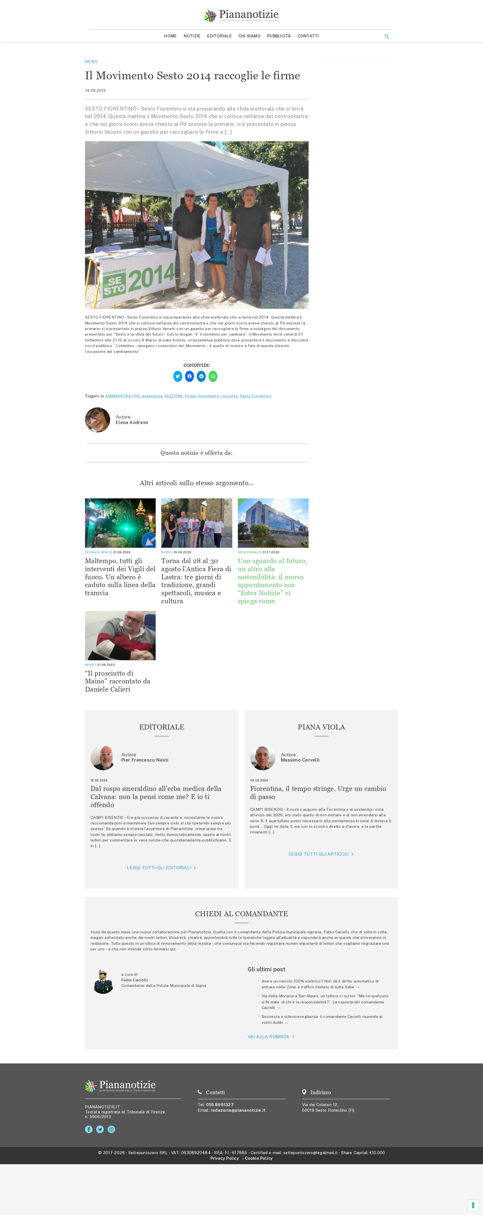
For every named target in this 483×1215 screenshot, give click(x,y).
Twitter (101, 1129)
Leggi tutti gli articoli (319, 854)
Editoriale (219, 36)
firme (190, 396)
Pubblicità (279, 36)
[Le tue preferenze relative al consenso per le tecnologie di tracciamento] (473, 1205)
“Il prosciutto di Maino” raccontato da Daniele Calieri (118, 681)
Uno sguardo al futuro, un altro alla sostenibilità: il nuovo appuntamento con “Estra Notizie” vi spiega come (272, 581)
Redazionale (248, 552)
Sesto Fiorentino (255, 396)
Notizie (192, 36)
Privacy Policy (224, 1158)
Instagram (112, 1129)
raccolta (229, 396)
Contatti (308, 36)
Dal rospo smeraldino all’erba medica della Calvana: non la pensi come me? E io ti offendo (156, 797)
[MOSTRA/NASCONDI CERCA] (386, 36)
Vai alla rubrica (269, 1036)
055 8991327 (220, 1104)
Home (170, 36)
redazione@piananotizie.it (238, 1110)
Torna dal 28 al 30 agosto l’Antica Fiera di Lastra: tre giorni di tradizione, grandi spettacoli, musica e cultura (196, 581)
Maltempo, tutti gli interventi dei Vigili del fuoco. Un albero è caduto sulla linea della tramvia (120, 577)
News (91, 61)
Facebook (90, 1129)
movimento (208, 396)
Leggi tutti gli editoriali (159, 867)
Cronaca (92, 552)
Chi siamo (249, 36)
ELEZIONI (174, 396)
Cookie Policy (259, 1158)
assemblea (152, 396)
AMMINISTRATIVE (122, 396)
